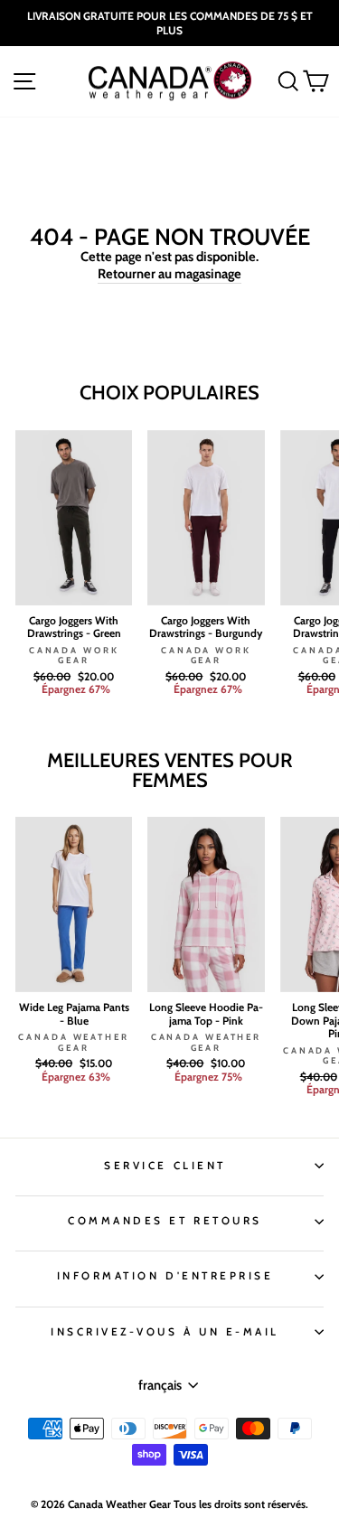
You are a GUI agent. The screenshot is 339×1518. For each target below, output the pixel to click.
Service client (164, 1165)
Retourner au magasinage (169, 274)
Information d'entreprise (165, 1276)
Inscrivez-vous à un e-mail (165, 1332)
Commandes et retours (165, 1220)
